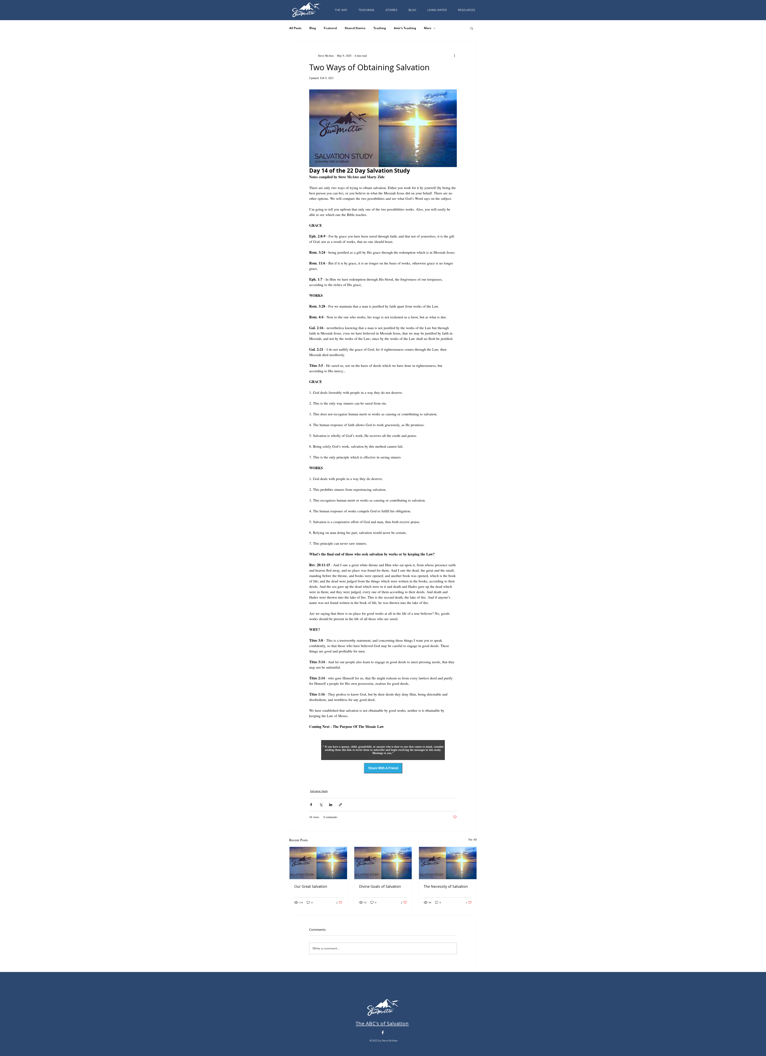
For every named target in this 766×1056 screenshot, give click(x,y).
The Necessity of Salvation (446, 886)
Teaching (379, 28)
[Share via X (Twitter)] (321, 805)
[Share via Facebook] (311, 805)
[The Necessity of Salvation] (448, 863)
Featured (330, 28)
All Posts (295, 28)
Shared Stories (355, 28)
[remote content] (383, 750)
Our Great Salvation (310, 886)
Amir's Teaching (405, 28)
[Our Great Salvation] (318, 863)
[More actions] (454, 55)
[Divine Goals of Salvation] (383, 863)
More (427, 28)
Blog (312, 28)
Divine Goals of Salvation (380, 886)
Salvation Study (319, 791)
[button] (466, 10)
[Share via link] (340, 805)
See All (472, 839)
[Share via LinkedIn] (331, 805)
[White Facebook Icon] (382, 1032)
